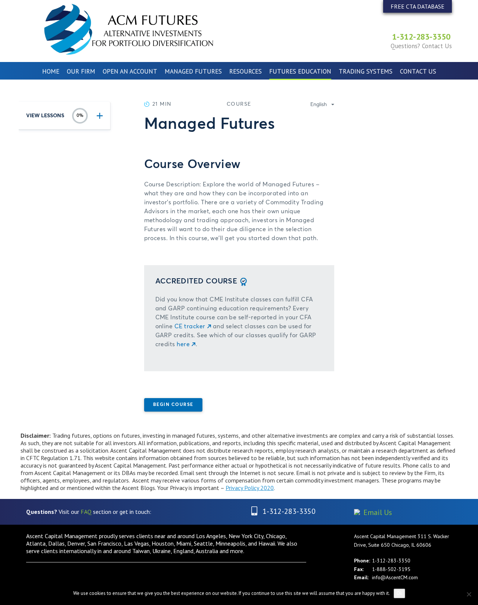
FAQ (86, 511)
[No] (468, 594)
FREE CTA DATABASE (417, 6)
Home (50, 71)
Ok (399, 593)
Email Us (377, 512)
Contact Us (418, 71)
